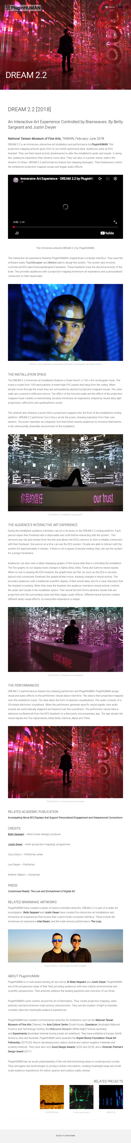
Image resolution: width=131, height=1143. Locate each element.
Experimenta (20, 1033)
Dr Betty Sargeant (76, 981)
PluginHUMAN (100, 144)
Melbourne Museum (61, 1029)
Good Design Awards (63, 1046)
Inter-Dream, (43, 921)
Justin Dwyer (15, 844)
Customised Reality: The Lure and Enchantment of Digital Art (41, 891)
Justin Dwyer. (98, 981)
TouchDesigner (34, 262)
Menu (112, 7)
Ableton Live (55, 262)
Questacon (91, 1024)
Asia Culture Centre (57, 1024)
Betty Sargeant (16, 834)
